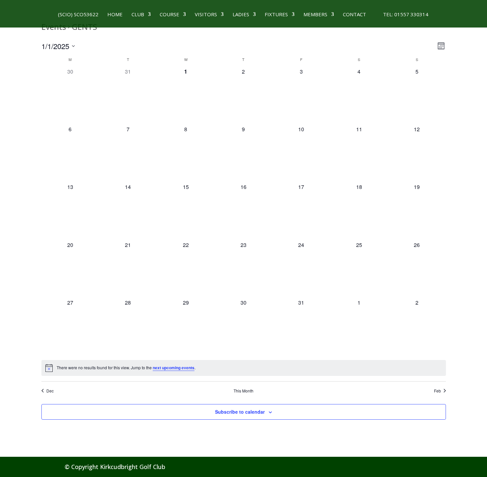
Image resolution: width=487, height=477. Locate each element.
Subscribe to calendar (240, 411)
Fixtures (276, 15)
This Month (243, 390)
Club (138, 15)
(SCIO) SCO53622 (78, 15)
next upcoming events (173, 368)
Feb (437, 390)
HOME (115, 15)
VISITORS (206, 15)
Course (169, 15)
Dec (50, 390)
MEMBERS (315, 15)
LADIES (241, 15)
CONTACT (354, 15)
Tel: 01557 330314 (401, 15)
